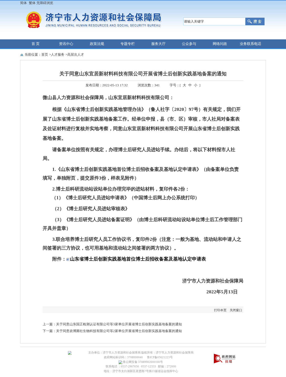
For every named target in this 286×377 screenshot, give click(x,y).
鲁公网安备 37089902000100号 (142, 362)
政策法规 (97, 44)
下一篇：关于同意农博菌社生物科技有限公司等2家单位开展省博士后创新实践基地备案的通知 (112, 331)
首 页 (36, 44)
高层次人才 (75, 54)
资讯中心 (66, 44)
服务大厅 (158, 44)
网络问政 (220, 44)
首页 (44, 54)
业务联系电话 (250, 44)
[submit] (255, 21)
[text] (214, 21)
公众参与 (189, 44)
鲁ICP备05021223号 (160, 357)
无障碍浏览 (44, 3)
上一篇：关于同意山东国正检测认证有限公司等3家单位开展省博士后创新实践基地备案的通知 (112, 324)
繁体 (32, 3)
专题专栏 (127, 44)
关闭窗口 (236, 310)
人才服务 (57, 54)
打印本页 (220, 310)
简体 (23, 3)
